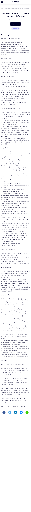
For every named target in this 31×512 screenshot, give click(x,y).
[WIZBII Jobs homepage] (15, 2)
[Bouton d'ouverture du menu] (2, 2)
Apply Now (15, 24)
